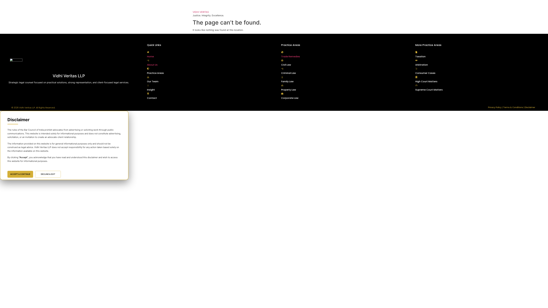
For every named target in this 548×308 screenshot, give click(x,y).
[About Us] (148, 60)
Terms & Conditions (513, 107)
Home (150, 56)
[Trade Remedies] (282, 52)
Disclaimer (530, 107)
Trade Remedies (290, 56)
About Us (152, 64)
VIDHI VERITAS (201, 12)
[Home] (148, 52)
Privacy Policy (494, 107)
